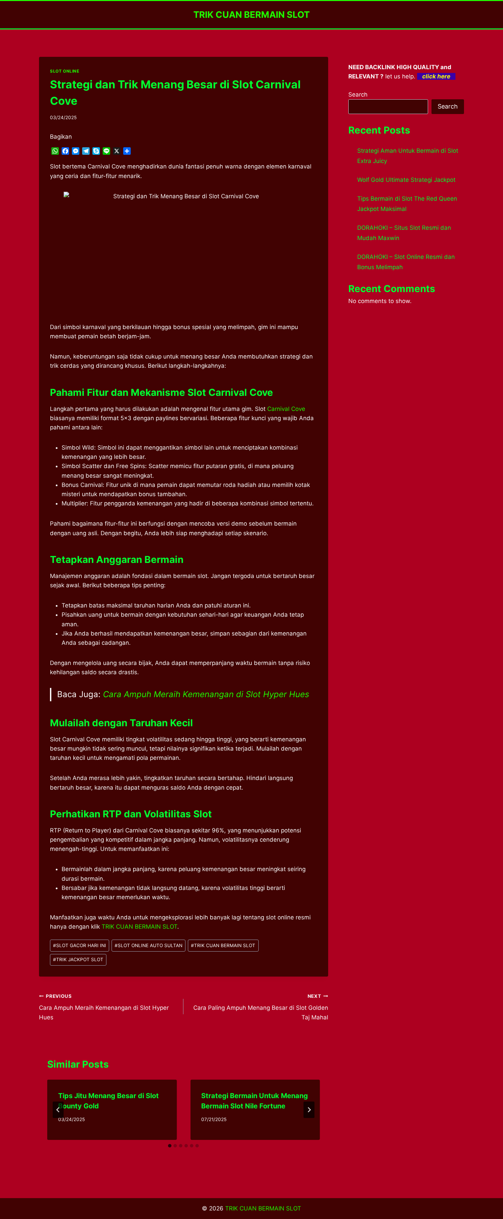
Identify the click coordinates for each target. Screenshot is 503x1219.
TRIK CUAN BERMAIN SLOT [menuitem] (139, 926)
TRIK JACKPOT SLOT (78, 959)
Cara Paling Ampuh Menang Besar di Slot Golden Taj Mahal (260, 1007)
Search (357, 94)
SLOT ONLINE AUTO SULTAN (148, 945)
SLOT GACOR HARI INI (79, 945)
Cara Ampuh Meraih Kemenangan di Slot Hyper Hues (206, 694)
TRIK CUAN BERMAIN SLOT (223, 945)
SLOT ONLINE (64, 71)
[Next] (309, 1110)
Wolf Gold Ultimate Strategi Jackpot (406, 179)
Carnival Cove (286, 408)
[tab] (169, 1145)
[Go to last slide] (58, 1110)
